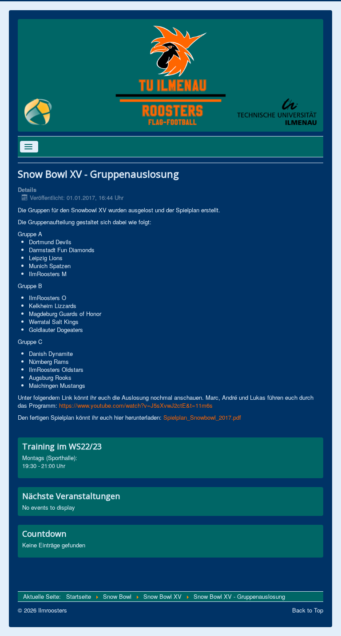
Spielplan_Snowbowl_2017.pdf (202, 417)
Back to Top (307, 610)
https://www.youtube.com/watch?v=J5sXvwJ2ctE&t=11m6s (136, 405)
